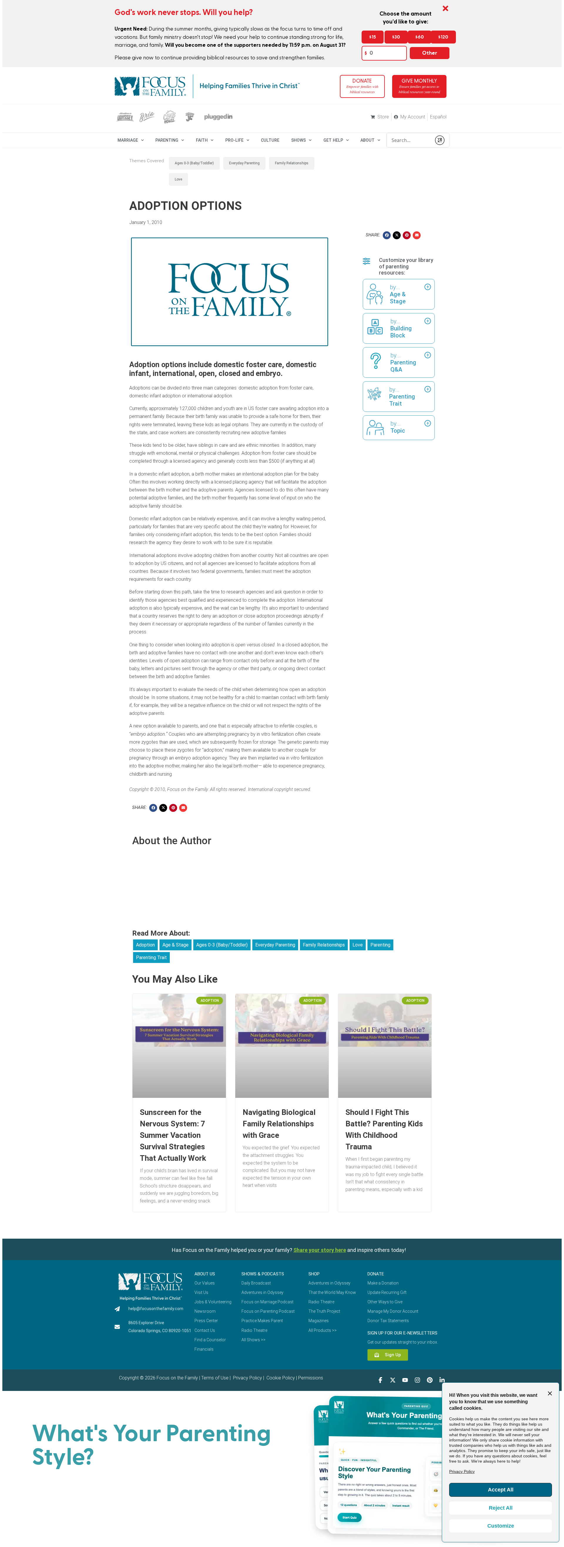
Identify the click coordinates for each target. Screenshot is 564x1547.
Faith (202, 140)
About (367, 140)
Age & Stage (175, 945)
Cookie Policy (280, 1378)
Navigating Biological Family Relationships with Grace (279, 1124)
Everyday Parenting (244, 163)
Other (429, 53)
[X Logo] (393, 1380)
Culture (270, 140)
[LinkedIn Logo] (442, 1380)
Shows (298, 140)
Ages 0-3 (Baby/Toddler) (194, 163)
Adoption (145, 945)
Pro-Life (234, 140)
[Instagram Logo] (417, 1380)
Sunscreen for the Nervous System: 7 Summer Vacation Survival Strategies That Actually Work (173, 1135)
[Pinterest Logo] (430, 1380)
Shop (314, 1274)
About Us (204, 1274)
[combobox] (409, 140)
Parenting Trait (151, 957)
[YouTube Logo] (405, 1380)
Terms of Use (215, 1378)
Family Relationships (291, 163)
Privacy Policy (247, 1378)
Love (178, 179)
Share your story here (319, 1250)
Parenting (166, 140)
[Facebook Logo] (380, 1380)
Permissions (310, 1378)
